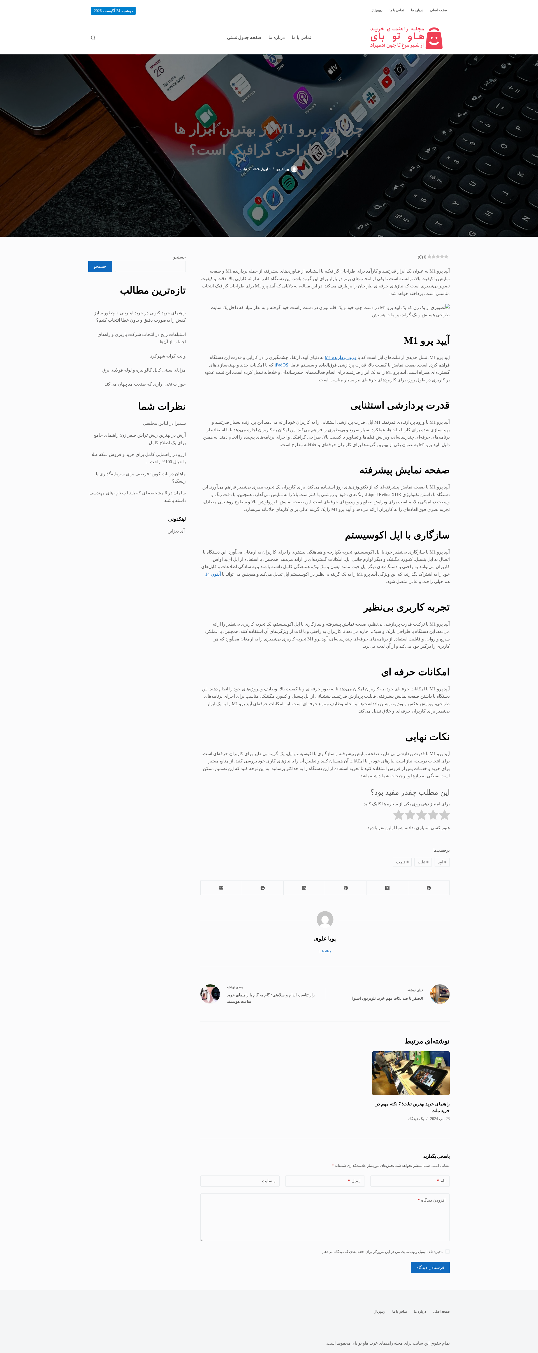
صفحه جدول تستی (244, 37)
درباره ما (417, 10)
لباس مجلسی (155, 423)
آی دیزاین (177, 531)
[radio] (444, 816)
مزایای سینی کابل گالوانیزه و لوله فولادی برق (144, 370)
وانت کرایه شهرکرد (168, 356)
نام (441, 1181)
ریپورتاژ (377, 10)
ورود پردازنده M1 (340, 357)
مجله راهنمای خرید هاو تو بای (377, 1343)
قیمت (402, 862)
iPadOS (281, 365)
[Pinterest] (345, 888)
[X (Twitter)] (387, 888)
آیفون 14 (213, 574)
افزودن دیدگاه (432, 1200)
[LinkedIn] (304, 888)
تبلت (243, 169)
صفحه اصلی (438, 10)
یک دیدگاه (416, 1119)
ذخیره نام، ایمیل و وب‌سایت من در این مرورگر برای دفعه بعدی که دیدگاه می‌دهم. (382, 1252)
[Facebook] (428, 888)
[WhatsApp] (262, 888)
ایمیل (354, 1181)
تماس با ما (396, 10)
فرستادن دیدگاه (430, 1267)
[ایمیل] (221, 888)
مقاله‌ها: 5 (325, 951)
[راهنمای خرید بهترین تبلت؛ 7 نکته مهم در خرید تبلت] (411, 1073)
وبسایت (268, 1181)
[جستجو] (93, 38)
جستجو (179, 257)
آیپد (442, 862)
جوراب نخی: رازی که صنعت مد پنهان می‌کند (145, 384)
